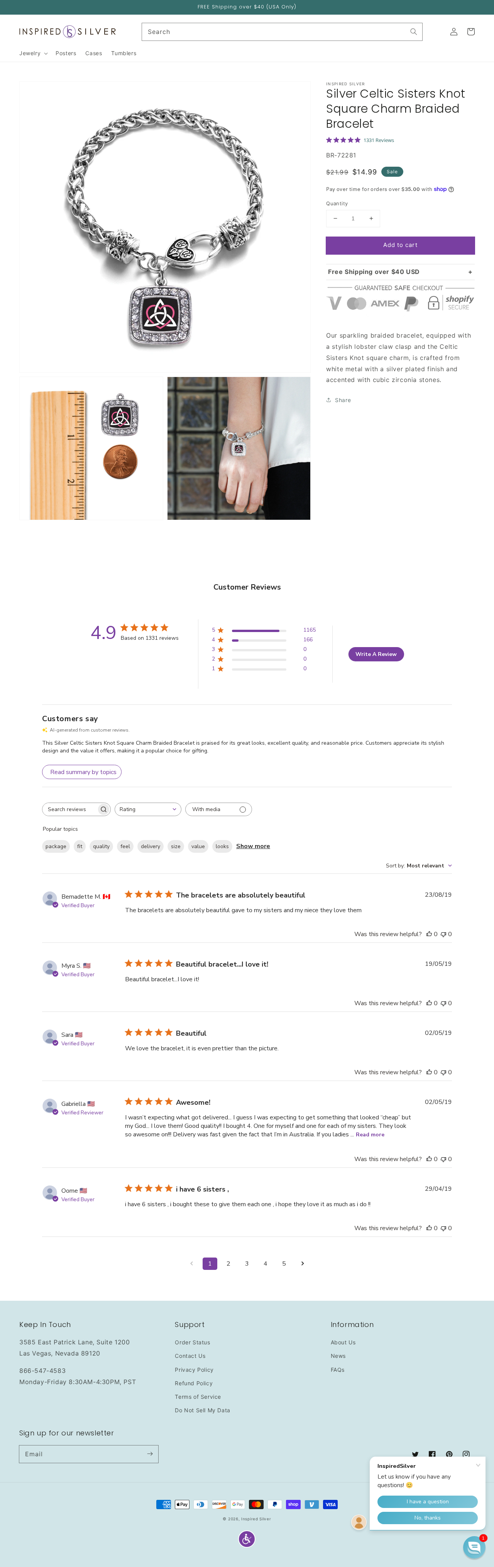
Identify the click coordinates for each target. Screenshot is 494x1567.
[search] (282, 32)
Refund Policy (194, 1383)
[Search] (413, 31)
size (176, 846)
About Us (343, 1342)
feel (125, 846)
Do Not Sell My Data (202, 1410)
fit (79, 846)
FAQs (338, 1369)
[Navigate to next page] (302, 1264)
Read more (370, 1134)
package (56, 846)
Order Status (192, 1342)
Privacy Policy (194, 1369)
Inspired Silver (256, 1518)
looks (222, 846)
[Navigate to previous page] (191, 1264)
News (338, 1355)
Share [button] (343, 400)
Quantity (337, 203)
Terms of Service (198, 1396)
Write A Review (376, 654)
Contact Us (190, 1355)
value (198, 846)
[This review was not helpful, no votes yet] (443, 934)
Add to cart (400, 244)
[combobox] (148, 809)
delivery (150, 846)
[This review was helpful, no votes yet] (429, 934)
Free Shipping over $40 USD (374, 271)
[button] (246, 1539)
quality (101, 846)
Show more (253, 846)
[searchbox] (69, 809)
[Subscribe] (149, 1453)
